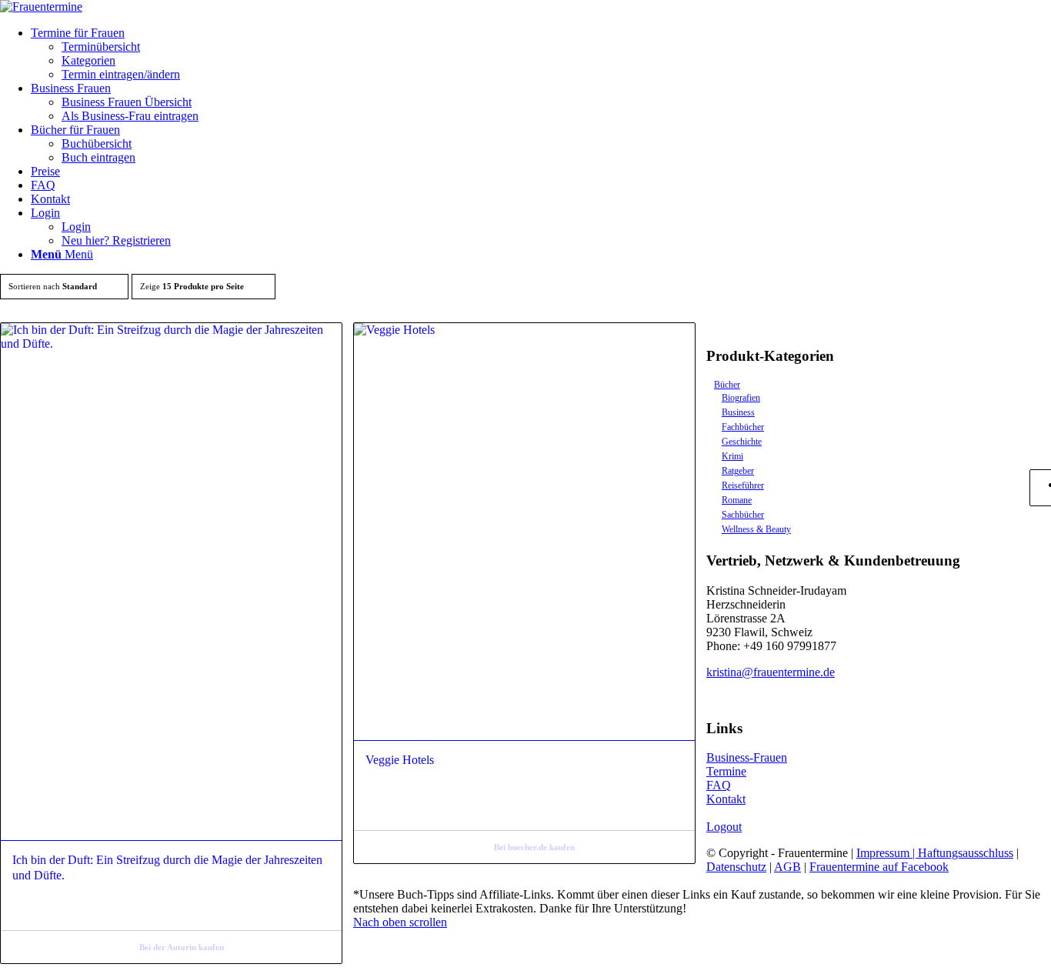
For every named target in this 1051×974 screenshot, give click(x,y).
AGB (787, 866)
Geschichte (742, 441)
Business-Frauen (746, 757)
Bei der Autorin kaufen (181, 947)
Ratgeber (738, 470)
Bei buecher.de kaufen (534, 847)
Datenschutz (736, 866)
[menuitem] (541, 54)
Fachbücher (743, 427)
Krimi (732, 456)
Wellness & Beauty (756, 529)
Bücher (727, 384)
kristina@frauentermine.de (770, 672)
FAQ (718, 785)
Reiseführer (743, 485)
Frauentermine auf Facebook (879, 866)
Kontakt (726, 799)
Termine (726, 771)
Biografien (741, 397)
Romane (737, 500)
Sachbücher (743, 514)
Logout (724, 826)
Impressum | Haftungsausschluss (934, 852)
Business (738, 412)
